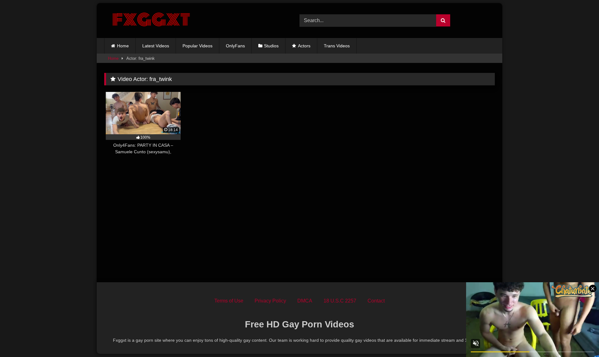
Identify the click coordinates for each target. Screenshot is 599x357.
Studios (271, 45)
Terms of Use (228, 300)
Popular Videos (197, 45)
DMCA (304, 300)
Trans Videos (337, 45)
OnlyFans (235, 45)
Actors (304, 45)
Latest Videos (155, 45)
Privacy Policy (270, 300)
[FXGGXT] (151, 20)
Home (123, 45)
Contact (376, 300)
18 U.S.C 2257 (340, 300)
